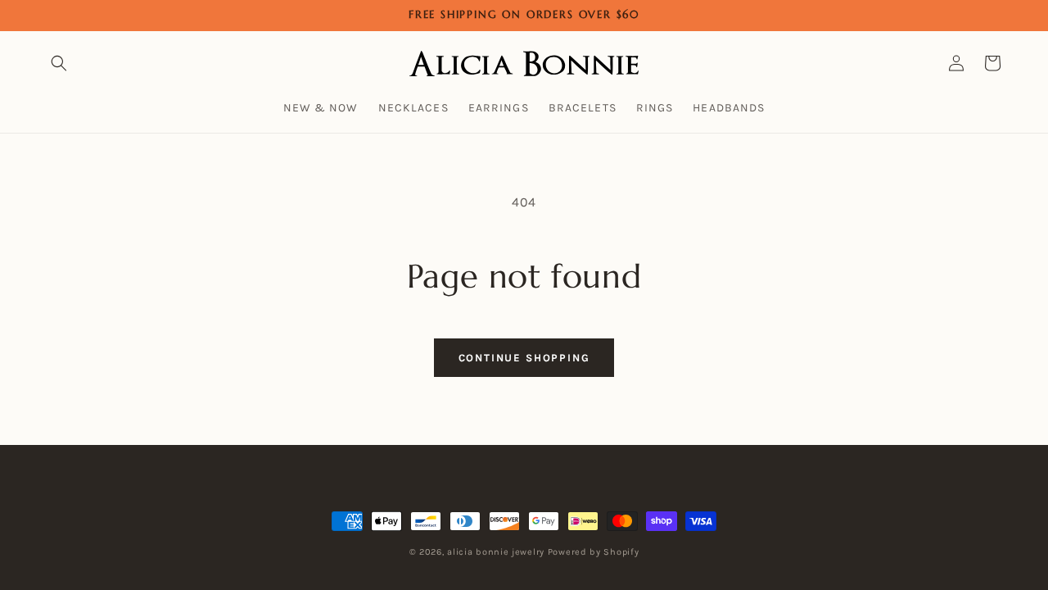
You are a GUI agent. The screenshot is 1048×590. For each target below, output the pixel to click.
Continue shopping (524, 358)
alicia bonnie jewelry (495, 552)
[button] (59, 63)
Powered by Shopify (593, 552)
